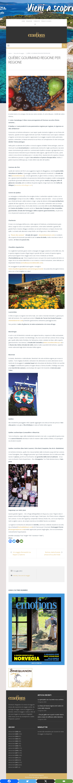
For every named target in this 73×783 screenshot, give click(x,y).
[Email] (21, 541)
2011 (16, 767)
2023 (16, 739)
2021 (16, 743)
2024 (16, 736)
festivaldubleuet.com (25, 527)
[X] (17, 541)
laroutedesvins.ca (18, 176)
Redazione (29, 21)
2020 (16, 746)
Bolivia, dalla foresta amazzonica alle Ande (52, 553)
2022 (16, 741)
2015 (16, 758)
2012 (16, 765)
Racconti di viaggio (19, 53)
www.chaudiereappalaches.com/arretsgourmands (25, 269)
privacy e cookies (46, 21)
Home (23, 21)
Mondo (15, 575)
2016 (16, 755)
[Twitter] (14, 541)
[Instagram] (38, 24)
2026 (16, 731)
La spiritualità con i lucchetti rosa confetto (50, 699)
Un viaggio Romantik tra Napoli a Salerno (22, 553)
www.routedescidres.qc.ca (53, 342)
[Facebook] (35, 24)
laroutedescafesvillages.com (23, 185)
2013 (16, 762)
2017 (16, 753)
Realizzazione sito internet (32, 777)
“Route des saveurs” (18, 235)
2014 (16, 760)
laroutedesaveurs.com (46, 235)
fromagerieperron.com (17, 529)
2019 (16, 748)
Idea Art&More (44, 777)
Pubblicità (37, 21)
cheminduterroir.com (15, 320)
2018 (16, 750)
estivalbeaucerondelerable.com (32, 263)
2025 (16, 734)
